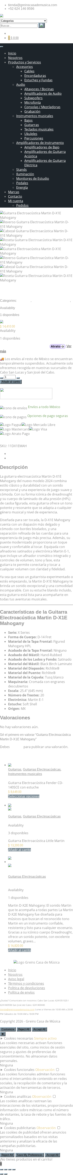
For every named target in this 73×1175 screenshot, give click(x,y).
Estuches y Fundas (38, 80)
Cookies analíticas (17, 1096)
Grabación (32, 111)
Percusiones (33, 138)
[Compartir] (9, 1169)
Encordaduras (35, 75)
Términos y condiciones (26, 983)
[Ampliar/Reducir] (1, 1169)
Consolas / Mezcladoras (42, 107)
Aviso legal (16, 979)
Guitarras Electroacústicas (51, 300)
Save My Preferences (29, 1154)
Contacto (15, 196)
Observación (45, 1069)
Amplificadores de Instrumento (40, 142)
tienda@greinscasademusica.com (17, 1009)
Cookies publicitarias (20, 1128)
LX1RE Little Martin (22, 821)
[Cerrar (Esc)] (13, 1169)
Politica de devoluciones (26, 988)
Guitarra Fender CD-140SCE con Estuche (38, 778)
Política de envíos (21, 992)
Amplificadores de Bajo (41, 147)
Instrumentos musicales (34, 116)
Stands (21, 169)
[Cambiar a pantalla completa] (5, 1169)
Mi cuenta (15, 201)
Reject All (23, 1029)
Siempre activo (45, 1038)
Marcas (13, 192)
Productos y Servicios (24, 62)
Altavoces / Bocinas (39, 89)
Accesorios (24, 66)
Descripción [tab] (16, 453)
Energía (22, 187)
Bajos (28, 120)
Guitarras (31, 125)
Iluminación (25, 174)
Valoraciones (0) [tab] (20, 458)
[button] (19, 850)
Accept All (39, 1029)
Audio (20, 84)
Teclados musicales (39, 129)
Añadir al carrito (11, 381)
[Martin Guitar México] (21, 322)
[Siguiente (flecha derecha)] (5, 1174)
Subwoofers (33, 98)
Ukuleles (30, 134)
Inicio (12, 53)
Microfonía (32, 102)
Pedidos (22, 205)
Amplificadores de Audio (43, 93)
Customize (8, 1029)
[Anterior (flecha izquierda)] (1, 1174)
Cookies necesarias (18, 1038)
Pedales (22, 183)
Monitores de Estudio (32, 178)
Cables (29, 71)
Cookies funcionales (19, 1069)
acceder (17, 747)
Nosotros (15, 58)
